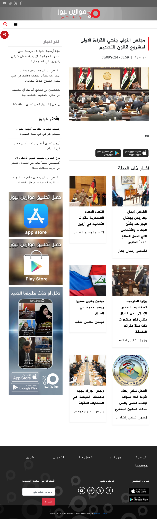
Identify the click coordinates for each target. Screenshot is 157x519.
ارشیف (31, 457)
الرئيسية (142, 457)
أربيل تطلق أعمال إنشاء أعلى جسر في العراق (37, 145)
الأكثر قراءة (49, 119)
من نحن (115, 457)
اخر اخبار (51, 41)
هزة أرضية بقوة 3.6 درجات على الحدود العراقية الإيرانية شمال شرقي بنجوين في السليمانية (35, 56)
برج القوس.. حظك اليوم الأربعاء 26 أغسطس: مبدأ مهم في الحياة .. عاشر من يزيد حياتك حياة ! (35, 163)
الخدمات (58, 457)
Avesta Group (100, 513)
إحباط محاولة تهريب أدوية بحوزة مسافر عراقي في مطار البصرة (38, 131)
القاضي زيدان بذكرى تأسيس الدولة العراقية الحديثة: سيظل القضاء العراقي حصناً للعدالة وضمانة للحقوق (35, 182)
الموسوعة (141, 465)
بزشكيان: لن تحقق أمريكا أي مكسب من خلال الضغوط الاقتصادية (36, 92)
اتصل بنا (86, 457)
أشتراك (48, 501)
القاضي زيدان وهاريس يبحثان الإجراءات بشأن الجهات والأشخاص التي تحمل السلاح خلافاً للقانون (35, 75)
